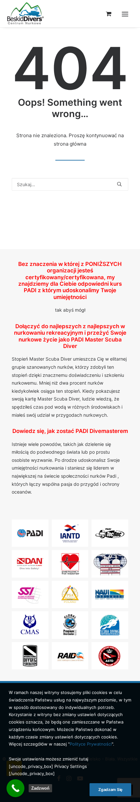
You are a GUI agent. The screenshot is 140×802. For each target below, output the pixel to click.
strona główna (70, 144)
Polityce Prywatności (91, 744)
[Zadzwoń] (15, 788)
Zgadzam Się (110, 789)
